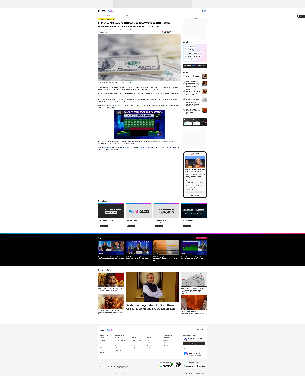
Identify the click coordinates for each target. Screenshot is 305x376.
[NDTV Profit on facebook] (99, 366)
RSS (129, 373)
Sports (148, 342)
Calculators (118, 350)
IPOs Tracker (103, 353)
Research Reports (152, 11)
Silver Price (134, 348)
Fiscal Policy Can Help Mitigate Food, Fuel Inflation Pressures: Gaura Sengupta (193, 257)
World (116, 342)
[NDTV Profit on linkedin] (108, 366)
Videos (149, 345)
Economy (143, 11)
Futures (102, 348)
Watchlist (102, 340)
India (148, 340)
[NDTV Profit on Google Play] (188, 365)
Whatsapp (165, 345)
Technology (134, 342)
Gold (163, 147)
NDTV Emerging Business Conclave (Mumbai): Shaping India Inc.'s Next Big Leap (165, 258)
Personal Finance (168, 11)
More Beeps (194, 195)
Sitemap (124, 373)
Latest (123, 11)
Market (124, 147)
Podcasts (165, 342)
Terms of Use (107, 373)
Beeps (160, 11)
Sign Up (194, 344)
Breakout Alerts (104, 342)
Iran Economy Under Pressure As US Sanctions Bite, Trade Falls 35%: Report (192, 312)
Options (102, 350)
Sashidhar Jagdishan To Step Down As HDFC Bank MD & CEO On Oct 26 (150, 307)
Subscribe (104, 226)
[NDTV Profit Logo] (106, 329)
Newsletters (166, 337)
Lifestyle (117, 345)
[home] (107, 10)
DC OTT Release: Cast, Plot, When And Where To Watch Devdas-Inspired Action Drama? (110, 312)
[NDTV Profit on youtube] (111, 366)
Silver (170, 147)
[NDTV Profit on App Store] (201, 365)
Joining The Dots (188, 220)
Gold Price (118, 348)
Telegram (165, 340)
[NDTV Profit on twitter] (102, 366)
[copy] (180, 32)
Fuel (160, 147)
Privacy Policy (116, 373)
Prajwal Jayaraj (106, 29)
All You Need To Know (106, 220)
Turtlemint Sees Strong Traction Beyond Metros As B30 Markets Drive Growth (138, 257)
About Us (100, 373)
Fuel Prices (150, 348)
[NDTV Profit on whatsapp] (114, 366)
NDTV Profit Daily (132, 220)
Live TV (118, 11)
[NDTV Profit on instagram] (105, 366)
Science (133, 345)
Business (136, 11)
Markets (129, 11)
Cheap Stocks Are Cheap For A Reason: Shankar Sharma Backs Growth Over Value (111, 257)
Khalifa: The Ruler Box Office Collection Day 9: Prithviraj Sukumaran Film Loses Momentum (111, 290)
